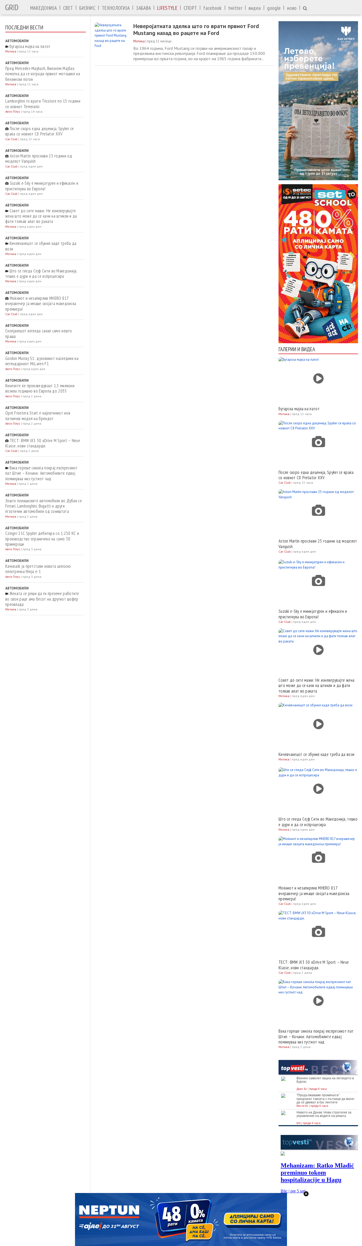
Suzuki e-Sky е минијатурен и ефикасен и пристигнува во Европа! (41, 185)
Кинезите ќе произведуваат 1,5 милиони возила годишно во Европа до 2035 (39, 388)
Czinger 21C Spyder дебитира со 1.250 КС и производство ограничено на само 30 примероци (42, 539)
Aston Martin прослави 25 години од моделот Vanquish (38, 158)
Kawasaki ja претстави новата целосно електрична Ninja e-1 (38, 568)
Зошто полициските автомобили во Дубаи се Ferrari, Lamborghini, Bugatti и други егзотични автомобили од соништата (43, 506)
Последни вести (24, 27)
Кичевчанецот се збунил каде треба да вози (40, 246)
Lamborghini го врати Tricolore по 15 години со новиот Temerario (42, 103)
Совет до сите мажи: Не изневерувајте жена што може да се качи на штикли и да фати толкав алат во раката (41, 216)
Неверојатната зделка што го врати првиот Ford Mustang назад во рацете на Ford (196, 30)
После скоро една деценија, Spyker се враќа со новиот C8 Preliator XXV (39, 131)
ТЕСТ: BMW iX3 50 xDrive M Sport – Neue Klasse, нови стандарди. (42, 443)
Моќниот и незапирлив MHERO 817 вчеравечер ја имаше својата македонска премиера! (40, 304)
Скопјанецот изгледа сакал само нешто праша (38, 333)
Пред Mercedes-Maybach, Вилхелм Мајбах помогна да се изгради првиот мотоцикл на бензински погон (42, 74)
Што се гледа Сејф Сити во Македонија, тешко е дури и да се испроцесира (41, 273)
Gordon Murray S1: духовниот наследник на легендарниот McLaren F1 (41, 361)
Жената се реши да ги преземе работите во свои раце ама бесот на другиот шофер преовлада (42, 599)
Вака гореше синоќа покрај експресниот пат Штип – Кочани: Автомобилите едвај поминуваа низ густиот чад (41, 473)
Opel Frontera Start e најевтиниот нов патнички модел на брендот (37, 415)
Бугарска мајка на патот (29, 46)
